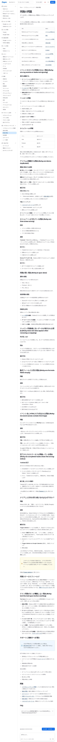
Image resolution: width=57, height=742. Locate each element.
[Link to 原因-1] (18, 383)
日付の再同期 (48, 64)
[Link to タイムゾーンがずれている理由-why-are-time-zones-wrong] (18, 220)
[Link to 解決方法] (18, 524)
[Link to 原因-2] (18, 428)
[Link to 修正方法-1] (18, 356)
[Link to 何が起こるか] (18, 336)
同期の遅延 (48, 42)
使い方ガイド (12, 2)
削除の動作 (46, 196)
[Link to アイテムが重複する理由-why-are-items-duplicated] (18, 162)
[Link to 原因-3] (18, 510)
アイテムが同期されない (51, 31)
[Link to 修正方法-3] (18, 437)
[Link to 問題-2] (18, 501)
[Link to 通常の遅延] (18, 276)
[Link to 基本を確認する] (18, 76)
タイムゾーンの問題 (50, 39)
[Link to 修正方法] (18, 187)
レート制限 (25, 315)
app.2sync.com (27, 645)
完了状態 (47, 57)
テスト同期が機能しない (51, 61)
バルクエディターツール (28, 205)
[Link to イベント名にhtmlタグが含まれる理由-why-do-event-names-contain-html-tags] (18, 414)
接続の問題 (25, 691)
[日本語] (45, 2)
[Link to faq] (18, 705)
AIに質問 (40, 2)
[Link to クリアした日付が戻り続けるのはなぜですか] (18, 497)
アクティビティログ (37, 633)
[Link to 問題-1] (18, 419)
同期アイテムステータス (45, 587)
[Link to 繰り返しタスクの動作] (18, 481)
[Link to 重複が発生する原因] (18, 167)
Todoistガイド (42, 491)
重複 (46, 35)
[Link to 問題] (18, 376)
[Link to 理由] (18, 345)
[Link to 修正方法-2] (18, 396)
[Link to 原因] (18, 236)
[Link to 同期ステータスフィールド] (18, 576)
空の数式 (47, 50)
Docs (21, 7)
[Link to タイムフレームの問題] (18, 128)
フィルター (25, 88)
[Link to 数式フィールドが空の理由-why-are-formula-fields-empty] (18, 371)
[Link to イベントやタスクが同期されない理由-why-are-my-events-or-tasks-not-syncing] (18, 71)
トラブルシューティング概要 (29, 687)
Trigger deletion (27, 572)
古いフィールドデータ (50, 46)
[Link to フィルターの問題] (18, 98)
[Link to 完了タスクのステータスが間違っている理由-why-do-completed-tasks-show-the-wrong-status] (18, 456)
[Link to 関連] (18, 683)
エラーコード (42, 659)
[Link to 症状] (18, 225)
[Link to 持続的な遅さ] (18, 309)
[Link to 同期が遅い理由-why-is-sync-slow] (18, 272)
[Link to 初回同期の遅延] (18, 294)
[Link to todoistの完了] (18, 462)
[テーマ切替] (48, 2)
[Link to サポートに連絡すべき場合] (18, 637)
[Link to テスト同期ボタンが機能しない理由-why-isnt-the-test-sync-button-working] (18, 594)
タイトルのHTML (49, 53)
